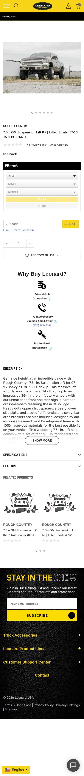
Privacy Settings (68, 705)
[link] (21, 503)
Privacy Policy (44, 705)
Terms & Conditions (17, 705)
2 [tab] (36, 113)
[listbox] (42, 176)
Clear (42, 206)
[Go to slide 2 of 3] (40, 551)
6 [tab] (52, 113)
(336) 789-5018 (42, 325)
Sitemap (11, 709)
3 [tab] (40, 113)
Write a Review (59, 144)
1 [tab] (32, 113)
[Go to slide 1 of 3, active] (36, 551)
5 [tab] (48, 113)
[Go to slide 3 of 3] (44, 551)
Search (70, 224)
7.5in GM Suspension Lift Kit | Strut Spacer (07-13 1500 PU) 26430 (20, 535)
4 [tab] (44, 113)
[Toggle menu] (6, 6)
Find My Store (9, 16)
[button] (42, 255)
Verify (42, 199)
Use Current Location (18, 230)
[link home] (42, 6)
